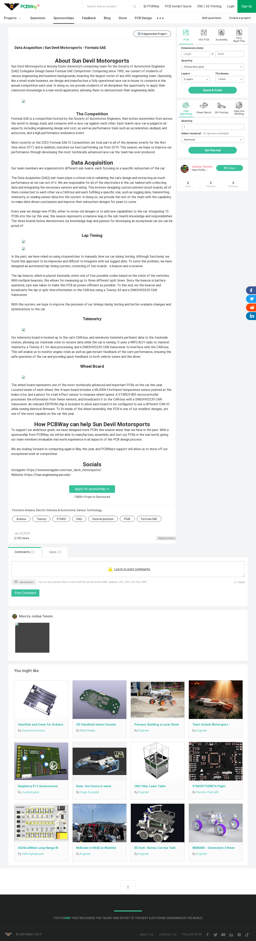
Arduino (30, 510)
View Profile (199, 169)
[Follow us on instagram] (239, 934)
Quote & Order (212, 90)
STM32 (61, 519)
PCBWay (152, 6)
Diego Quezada (89, 792)
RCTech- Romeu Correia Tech (155, 848)
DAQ (79, 519)
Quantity (186, 60)
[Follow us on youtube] (223, 934)
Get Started (213, 150)
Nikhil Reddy (87, 730)
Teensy (41, 519)
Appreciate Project (154, 33)
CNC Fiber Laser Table (150, 786)
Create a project (240, 18)
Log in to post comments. (132, 569)
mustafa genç (30, 792)
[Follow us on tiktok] (247, 934)
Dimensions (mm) (192, 47)
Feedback (89, 18)
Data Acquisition (103, 519)
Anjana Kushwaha (33, 730)
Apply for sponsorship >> (92, 489)
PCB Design (143, 18)
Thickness (221, 73)
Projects (10, 18)
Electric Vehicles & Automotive (56, 510)
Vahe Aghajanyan (33, 853)
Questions (37, 18)
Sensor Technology (89, 510)
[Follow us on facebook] (208, 934)
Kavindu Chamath (207, 792)
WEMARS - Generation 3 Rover (213, 848)
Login (230, 6)
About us (146, 934)
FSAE (127, 519)
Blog (107, 18)
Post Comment (25, 593)
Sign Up (246, 6)
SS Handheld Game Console (96, 724)
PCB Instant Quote (178, 6)
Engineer (143, 730)
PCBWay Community (23, 6)
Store (123, 18)
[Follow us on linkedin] (231, 934)
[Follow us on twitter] (215, 934)
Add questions (211, 18)
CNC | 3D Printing (209, 6)
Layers (185, 73)
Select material (205, 133)
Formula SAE (149, 519)
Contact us (168, 934)
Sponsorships (63, 18)
